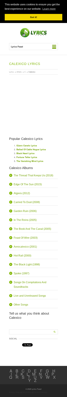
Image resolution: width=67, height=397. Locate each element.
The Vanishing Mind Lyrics (29, 161)
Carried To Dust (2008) (27, 202)
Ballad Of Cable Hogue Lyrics (31, 149)
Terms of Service (40, 392)
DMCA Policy (27, 392)
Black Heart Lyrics (25, 153)
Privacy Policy (14, 392)
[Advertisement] (33, 96)
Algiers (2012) (22, 193)
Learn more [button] (49, 8)
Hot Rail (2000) (22, 255)
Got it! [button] (33, 17)
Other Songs (21, 304)
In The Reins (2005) (25, 220)
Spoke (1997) (21, 273)
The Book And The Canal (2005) (32, 228)
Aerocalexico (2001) (25, 246)
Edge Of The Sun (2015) (28, 184)
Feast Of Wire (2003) (26, 237)
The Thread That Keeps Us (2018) (33, 175)
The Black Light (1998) (27, 264)
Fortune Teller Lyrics (26, 157)
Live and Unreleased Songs (30, 295)
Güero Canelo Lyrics (26, 145)
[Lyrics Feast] (33, 36)
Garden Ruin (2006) (25, 211)
